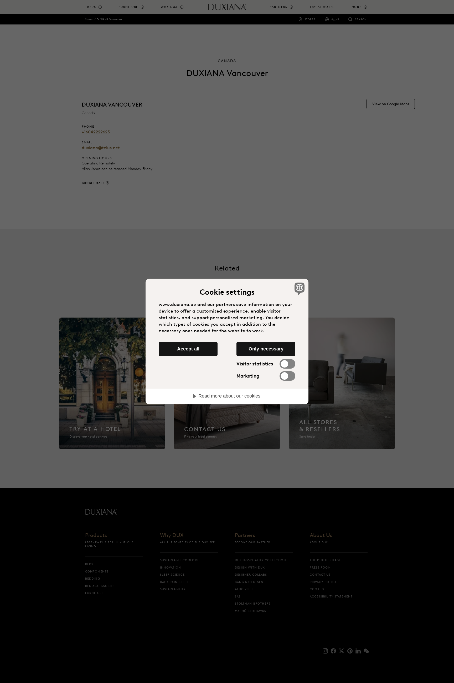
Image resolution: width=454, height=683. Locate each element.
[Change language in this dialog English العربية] (298, 288)
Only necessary (266, 348)
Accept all (188, 348)
